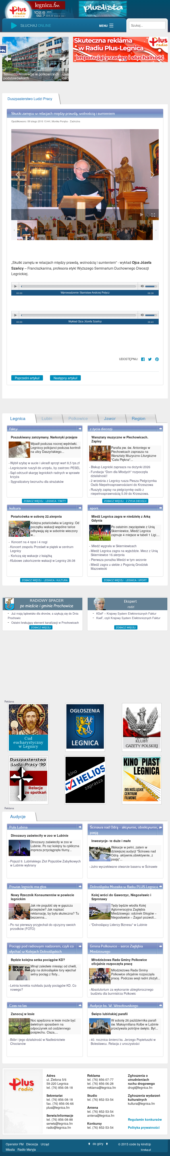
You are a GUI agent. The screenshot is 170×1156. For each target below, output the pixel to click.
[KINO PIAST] (141, 778)
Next (62, 59)
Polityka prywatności (144, 1127)
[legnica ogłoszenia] (85, 725)
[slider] (35, 59)
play (15, 286)
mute (141, 286)
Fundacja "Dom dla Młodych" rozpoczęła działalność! (119, 474)
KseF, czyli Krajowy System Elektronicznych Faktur (128, 618)
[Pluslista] (103, 8)
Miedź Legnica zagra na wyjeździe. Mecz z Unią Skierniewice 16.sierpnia (124, 552)
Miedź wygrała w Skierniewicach (114, 546)
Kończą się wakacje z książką (31, 555)
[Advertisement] (85, 666)
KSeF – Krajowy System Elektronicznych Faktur (126, 613)
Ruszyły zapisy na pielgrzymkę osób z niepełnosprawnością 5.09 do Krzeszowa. (120, 491)
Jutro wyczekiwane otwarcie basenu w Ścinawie (124, 866)
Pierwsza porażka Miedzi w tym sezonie (119, 559)
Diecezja (32, 1144)
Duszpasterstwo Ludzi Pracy (30, 98)
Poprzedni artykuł (27, 378)
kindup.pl (146, 1149)
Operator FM (15, 1144)
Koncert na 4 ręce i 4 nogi (29, 542)
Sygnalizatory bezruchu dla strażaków (37, 481)
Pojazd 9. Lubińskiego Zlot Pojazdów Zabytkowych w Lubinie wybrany (45, 863)
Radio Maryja (26, 1149)
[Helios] (85, 779)
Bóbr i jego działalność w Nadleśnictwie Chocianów (37, 1041)
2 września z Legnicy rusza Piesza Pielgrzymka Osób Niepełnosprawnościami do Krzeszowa (124, 482)
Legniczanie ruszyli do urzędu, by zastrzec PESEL (45, 468)
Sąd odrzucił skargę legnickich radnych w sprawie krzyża (45, 474)
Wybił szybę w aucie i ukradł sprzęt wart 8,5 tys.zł (45, 463)
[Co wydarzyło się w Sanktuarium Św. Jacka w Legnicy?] (28, 726)
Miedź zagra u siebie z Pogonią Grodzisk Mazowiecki (119, 566)
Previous (8, 59)
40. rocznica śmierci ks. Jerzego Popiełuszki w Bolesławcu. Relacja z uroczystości (123, 1041)
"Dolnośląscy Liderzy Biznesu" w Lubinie (119, 924)
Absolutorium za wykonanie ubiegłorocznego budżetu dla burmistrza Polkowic (122, 991)
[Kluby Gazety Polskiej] (141, 725)
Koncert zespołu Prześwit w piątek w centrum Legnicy (41, 548)
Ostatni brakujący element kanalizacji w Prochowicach (45, 622)
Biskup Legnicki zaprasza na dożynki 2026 (120, 467)
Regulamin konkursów (145, 1119)
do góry (98, 1143)
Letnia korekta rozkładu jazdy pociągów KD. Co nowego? (43, 987)
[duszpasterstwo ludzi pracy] (28, 778)
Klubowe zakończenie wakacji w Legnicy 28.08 (42, 560)
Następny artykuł (65, 378)
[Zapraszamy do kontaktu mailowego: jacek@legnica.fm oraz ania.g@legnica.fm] (120, 48)
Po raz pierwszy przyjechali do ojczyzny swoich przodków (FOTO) (43, 926)
